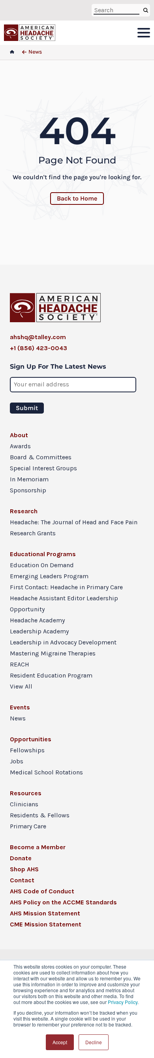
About (19, 435)
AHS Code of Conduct (42, 891)
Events (20, 707)
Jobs (16, 761)
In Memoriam (29, 479)
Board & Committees (40, 457)
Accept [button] (60, 1042)
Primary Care (28, 826)
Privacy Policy (122, 1002)
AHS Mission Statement (45, 913)
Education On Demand (42, 565)
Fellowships (27, 750)
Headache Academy (37, 620)
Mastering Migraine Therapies (53, 653)
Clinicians (24, 804)
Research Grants (33, 533)
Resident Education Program (51, 675)
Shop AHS (24, 869)
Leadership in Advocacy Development (63, 642)
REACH (19, 664)
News (18, 718)
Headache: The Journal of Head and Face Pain (73, 522)
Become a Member (38, 847)
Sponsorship (28, 490)
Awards (20, 446)
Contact (22, 880)
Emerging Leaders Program (49, 576)
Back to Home (77, 198)
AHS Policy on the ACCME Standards (63, 902)
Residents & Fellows (39, 815)
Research (24, 511)
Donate (21, 858)
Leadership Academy (39, 631)
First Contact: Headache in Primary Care (66, 587)
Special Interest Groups (43, 468)
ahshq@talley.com (38, 337)
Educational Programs (43, 554)
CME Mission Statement (45, 924)
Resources (25, 793)
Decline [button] (93, 1042)
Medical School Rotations (46, 772)
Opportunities (30, 739)
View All (21, 686)
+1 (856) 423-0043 (38, 348)
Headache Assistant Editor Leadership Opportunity (64, 603)
